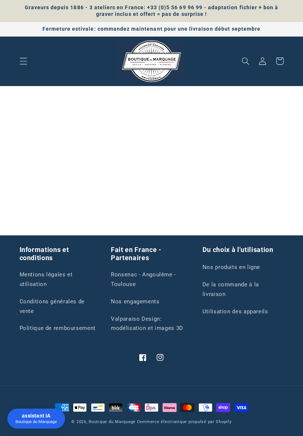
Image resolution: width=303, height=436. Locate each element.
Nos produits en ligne (231, 267)
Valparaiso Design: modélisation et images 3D (147, 324)
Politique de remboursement (58, 328)
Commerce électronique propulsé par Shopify (184, 421)
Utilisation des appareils (235, 311)
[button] (23, 60)
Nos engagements (135, 301)
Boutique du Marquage (112, 421)
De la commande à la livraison (230, 289)
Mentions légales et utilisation (46, 279)
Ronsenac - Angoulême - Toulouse (143, 279)
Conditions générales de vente (52, 306)
